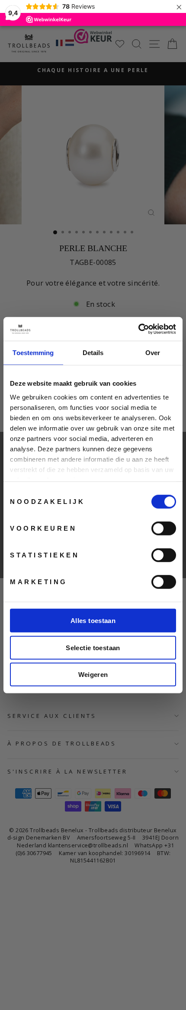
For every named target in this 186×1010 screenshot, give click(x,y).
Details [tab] (93, 352)
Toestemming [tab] (33, 352)
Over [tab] (152, 352)
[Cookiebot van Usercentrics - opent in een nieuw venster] (138, 328)
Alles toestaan (93, 620)
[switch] (163, 528)
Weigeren (93, 674)
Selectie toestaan (93, 647)
